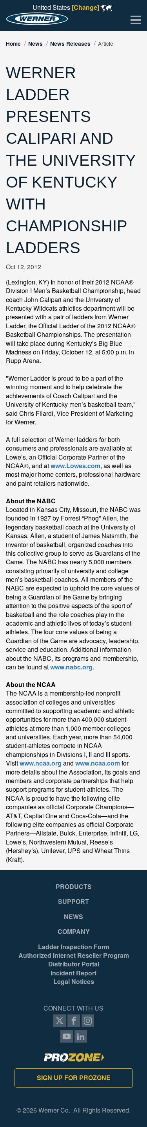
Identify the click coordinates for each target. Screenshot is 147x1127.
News (35, 43)
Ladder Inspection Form (73, 947)
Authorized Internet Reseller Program (73, 955)
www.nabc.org (71, 666)
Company (74, 931)
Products (74, 886)
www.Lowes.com (75, 465)
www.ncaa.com (97, 762)
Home (13, 43)
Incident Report (73, 973)
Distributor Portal (73, 964)
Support (73, 901)
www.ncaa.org (41, 762)
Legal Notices (73, 981)
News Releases (70, 43)
